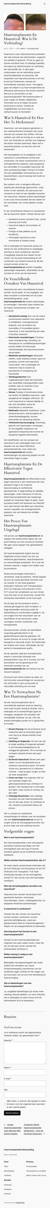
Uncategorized (33, 48)
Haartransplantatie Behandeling (17, 4)
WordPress (20, 1203)
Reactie (8, 1040)
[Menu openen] (44, 3)
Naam (7, 1067)
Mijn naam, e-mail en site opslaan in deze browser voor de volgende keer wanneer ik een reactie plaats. (26, 1104)
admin (22, 48)
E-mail (8, 1079)
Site (6, 1090)
